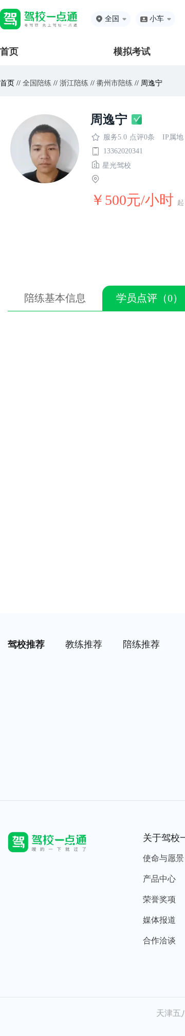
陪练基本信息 (55, 298)
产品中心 (159, 878)
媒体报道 (159, 920)
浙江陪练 (74, 83)
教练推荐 (83, 644)
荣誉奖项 (159, 899)
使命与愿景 (163, 858)
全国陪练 (37, 83)
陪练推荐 (141, 644)
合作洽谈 (159, 940)
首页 (9, 51)
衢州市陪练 (115, 83)
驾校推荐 (26, 644)
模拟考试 (132, 51)
